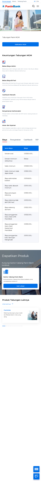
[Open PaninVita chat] (36, 476)
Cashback (28, 140)
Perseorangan (6, 1)
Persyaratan (15, 140)
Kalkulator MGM (20, 44)
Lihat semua (6, 304)
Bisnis (14, 1)
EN (38, 1)
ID (34, 1)
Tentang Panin (22, 1)
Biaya (4, 140)
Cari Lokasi (20, 286)
